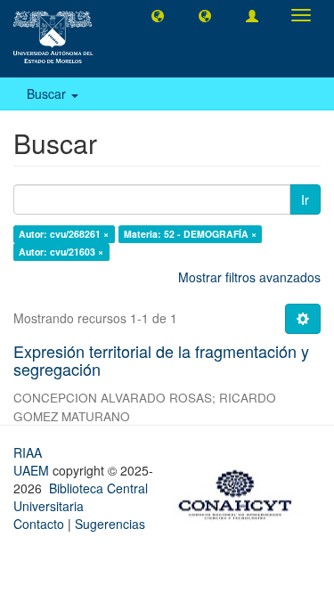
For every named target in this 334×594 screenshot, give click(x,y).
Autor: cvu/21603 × (61, 251)
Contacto (38, 524)
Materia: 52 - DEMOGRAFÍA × (190, 233)
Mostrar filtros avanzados (249, 277)
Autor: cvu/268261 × (64, 233)
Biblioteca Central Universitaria (80, 497)
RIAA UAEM (33, 461)
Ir (305, 199)
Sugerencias (110, 524)
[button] (158, 15)
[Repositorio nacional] (240, 491)
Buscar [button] (48, 93)
